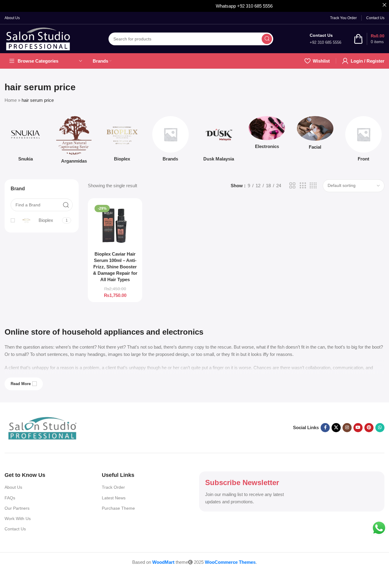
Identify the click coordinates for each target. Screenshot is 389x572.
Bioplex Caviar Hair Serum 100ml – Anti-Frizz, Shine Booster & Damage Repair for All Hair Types (115, 266)
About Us (13, 487)
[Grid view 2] (292, 185)
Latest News (114, 497)
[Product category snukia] (26, 140)
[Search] (267, 39)
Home (11, 100)
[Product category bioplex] (122, 140)
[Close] (384, 4)
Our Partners (17, 508)
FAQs (10, 497)
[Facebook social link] (325, 427)
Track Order (113, 487)
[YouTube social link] (358, 427)
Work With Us (18, 518)
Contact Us (15, 528)
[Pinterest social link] (369, 427)
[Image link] (43, 427)
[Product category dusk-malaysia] (219, 140)
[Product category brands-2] (170, 140)
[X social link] (336, 427)
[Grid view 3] (303, 185)
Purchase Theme (118, 508)
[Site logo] (38, 38)
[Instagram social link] (347, 427)
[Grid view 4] (313, 185)
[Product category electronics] (267, 134)
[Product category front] (363, 140)
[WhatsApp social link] (379, 427)
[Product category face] (315, 134)
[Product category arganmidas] (74, 141)
